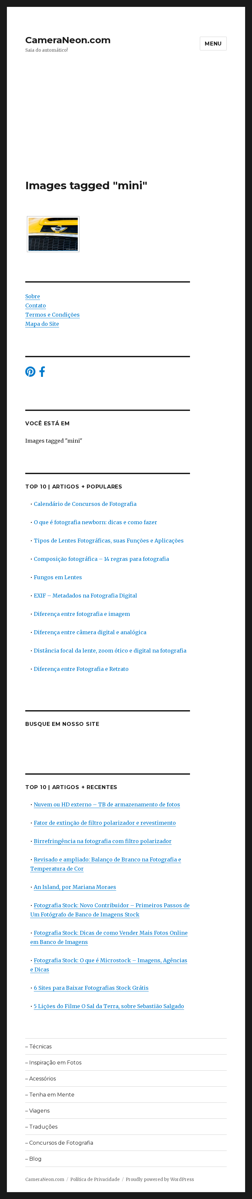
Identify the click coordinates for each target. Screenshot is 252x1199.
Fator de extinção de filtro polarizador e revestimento (105, 823)
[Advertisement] (127, 130)
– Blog (33, 1159)
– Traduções (41, 1127)
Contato (35, 305)
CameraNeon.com (68, 40)
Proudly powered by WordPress (160, 1179)
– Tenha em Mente (49, 1095)
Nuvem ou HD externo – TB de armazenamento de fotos (107, 804)
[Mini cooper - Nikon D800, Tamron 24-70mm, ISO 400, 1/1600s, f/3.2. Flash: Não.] (53, 234)
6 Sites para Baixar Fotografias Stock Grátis (91, 988)
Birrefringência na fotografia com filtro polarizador (103, 841)
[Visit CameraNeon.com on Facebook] (42, 373)
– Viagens (37, 1111)
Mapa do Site (42, 324)
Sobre (32, 296)
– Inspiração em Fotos (53, 1063)
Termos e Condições (52, 314)
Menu (213, 44)
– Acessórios (40, 1079)
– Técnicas (38, 1046)
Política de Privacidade (95, 1179)
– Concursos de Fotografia (59, 1143)
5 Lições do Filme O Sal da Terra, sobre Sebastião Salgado (109, 1006)
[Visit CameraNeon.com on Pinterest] (30, 373)
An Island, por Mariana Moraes (75, 887)
